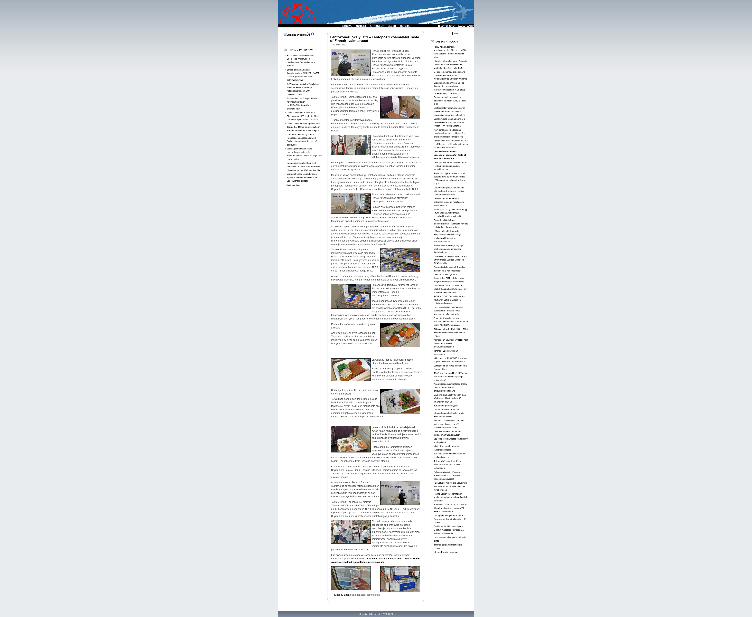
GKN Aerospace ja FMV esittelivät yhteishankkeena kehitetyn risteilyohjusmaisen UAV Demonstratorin (303, 89)
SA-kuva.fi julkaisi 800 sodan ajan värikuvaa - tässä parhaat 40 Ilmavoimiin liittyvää (450, 398)
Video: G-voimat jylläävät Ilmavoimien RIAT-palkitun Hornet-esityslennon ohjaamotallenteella (450, 278)
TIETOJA (405, 26)
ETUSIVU (347, 26)
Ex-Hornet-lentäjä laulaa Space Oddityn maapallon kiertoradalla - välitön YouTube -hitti (449, 530)
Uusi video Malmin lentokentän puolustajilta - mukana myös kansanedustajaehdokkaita (448, 311)
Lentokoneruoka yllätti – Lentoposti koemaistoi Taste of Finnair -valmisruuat (374, 38)
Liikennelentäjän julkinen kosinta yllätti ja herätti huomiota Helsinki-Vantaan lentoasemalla (449, 191)
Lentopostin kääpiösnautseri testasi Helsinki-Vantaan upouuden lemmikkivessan (450, 166)
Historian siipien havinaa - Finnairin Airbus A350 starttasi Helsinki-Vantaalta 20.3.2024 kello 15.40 (450, 64)
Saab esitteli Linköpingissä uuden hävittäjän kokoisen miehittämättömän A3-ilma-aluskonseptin (302, 103)
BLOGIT (392, 26)
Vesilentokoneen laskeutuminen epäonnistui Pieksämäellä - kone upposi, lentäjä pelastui (302, 177)
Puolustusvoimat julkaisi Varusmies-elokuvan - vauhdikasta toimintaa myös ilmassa (451, 486)
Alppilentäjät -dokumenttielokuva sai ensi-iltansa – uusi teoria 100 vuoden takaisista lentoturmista (451, 144)
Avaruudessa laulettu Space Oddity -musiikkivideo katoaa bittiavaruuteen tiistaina (450, 387)
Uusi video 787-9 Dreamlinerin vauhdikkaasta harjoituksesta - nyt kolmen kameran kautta (450, 289)
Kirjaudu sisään (342, 594)
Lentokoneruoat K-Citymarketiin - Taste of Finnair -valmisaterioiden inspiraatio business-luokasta (375, 560)
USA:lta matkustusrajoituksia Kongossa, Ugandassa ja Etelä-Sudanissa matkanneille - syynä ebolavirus (302, 139)
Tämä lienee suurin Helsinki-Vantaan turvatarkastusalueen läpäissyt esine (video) (451, 376)
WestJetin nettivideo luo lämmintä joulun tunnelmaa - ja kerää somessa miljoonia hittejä (449, 424)
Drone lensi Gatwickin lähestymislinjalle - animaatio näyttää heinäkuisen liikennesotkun (451, 223)
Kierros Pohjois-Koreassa (446, 552)
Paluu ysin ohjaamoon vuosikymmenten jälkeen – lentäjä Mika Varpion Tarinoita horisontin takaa (450, 52)
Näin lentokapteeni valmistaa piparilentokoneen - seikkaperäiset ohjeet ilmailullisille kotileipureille (450, 133)
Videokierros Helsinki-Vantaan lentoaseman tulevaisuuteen (448, 433)
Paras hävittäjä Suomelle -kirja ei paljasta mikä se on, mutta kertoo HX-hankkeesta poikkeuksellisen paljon (449, 178)
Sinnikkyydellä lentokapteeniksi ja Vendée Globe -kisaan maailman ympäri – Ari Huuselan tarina (449, 122)
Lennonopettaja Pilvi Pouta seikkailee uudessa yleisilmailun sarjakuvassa (449, 202)
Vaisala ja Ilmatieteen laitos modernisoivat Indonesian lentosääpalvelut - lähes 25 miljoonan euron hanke (304, 153)
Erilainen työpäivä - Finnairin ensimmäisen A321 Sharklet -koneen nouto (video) (448, 475)
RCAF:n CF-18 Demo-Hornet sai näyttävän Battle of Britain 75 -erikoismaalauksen (449, 300)
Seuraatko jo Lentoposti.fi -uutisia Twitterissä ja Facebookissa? (449, 268)
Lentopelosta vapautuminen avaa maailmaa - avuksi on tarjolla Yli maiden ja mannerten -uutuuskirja (449, 111)
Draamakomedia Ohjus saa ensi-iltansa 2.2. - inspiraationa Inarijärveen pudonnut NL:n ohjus (449, 86)
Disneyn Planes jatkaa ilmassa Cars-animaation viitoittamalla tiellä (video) (450, 519)
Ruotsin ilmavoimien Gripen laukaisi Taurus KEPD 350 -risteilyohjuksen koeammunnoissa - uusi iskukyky (303, 127)
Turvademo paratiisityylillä (446, 405)
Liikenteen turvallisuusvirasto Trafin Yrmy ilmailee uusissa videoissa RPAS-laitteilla (450, 260)
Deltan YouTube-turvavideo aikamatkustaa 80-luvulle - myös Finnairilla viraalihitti (449, 413)
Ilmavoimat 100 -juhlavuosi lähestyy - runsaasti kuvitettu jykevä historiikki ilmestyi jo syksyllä (450, 213)
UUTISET (361, 26)
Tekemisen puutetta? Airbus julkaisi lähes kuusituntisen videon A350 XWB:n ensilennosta (450, 508)
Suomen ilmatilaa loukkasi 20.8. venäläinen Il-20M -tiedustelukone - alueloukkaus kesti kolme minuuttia (303, 166)
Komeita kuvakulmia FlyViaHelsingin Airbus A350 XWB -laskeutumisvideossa (451, 343)
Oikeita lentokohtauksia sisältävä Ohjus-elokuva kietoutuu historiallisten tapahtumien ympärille (450, 75)
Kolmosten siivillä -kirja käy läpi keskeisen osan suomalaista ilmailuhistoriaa (448, 249)
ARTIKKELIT (377, 26)
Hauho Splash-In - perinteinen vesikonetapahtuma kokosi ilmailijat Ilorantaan (450, 497)
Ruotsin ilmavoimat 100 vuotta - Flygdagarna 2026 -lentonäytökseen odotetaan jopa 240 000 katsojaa (304, 116)
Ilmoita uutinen (293, 185)
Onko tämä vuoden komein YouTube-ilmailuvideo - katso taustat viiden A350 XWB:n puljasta (451, 321)
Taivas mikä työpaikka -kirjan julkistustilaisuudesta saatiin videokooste (447, 464)
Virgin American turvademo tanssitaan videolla (446, 447)
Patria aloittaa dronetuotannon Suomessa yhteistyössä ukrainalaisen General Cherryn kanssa (301, 60)
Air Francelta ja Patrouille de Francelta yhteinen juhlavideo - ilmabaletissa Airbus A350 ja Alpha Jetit (450, 98)
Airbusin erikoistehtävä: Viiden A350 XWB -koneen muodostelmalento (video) (451, 332)
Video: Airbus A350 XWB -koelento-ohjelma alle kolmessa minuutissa (450, 359)
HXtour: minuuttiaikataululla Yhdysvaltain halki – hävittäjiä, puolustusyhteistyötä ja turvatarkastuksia (448, 236)
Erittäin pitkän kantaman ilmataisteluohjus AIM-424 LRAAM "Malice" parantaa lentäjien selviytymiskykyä (303, 74)
